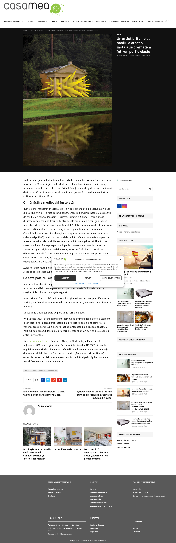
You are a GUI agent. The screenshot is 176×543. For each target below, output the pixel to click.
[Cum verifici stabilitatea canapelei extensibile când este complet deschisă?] (144, 293)
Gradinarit (52, 496)
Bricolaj (93, 489)
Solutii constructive (82, 21)
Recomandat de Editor (119, 21)
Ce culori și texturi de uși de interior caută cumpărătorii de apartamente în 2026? (141, 405)
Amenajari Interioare (13, 21)
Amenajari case (123, 444)
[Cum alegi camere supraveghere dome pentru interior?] (125, 293)
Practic (64, 21)
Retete (135, 528)
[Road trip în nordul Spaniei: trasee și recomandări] (135, 257)
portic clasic (52, 371)
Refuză (88, 278)
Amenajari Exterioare (46, 21)
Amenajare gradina (55, 489)
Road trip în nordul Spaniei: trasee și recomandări (134, 273)
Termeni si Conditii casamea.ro (60, 534)
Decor (119, 34)
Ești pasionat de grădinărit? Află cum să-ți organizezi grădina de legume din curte (94, 394)
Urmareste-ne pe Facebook (132, 340)
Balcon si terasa (54, 493)
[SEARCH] (150, 189)
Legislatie (94, 532)
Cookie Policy (79, 283)
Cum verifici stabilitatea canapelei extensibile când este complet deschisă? (143, 304)
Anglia (27, 371)
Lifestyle (100, 21)
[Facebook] (166, 21)
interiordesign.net (39, 341)
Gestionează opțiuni (110, 278)
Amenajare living (96, 499)
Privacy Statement (93, 283)
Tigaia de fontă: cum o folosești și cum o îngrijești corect (143, 327)
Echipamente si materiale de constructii (149, 496)
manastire (42, 371)
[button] (120, 260)
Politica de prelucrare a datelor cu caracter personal (65, 529)
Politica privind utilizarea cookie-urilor (63, 525)
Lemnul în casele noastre (67, 449)
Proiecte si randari (140, 493)
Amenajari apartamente (126, 440)
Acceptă (65, 278)
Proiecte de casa (97, 525)
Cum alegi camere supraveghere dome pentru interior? (124, 303)
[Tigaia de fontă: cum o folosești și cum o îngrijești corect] (144, 317)
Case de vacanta (123, 447)
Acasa (30, 21)
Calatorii (136, 532)
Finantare (94, 528)
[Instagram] (169, 21)
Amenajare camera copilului (101, 506)
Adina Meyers (123, 55)
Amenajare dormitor (98, 503)
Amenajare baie (96, 496)
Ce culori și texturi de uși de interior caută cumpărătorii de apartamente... (125, 328)
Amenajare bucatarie (98, 493)
